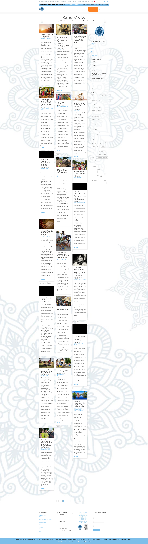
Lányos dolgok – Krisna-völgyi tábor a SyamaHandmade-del (99, 74)
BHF (104, 101)
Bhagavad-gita (43, 283)
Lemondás (103, 146)
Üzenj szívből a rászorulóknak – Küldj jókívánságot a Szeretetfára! (63, 255)
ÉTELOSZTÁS (57, 1)
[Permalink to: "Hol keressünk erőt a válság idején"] (46, 28)
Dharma (94, 110)
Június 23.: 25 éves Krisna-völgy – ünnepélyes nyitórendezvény (79, 404)
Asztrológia (97, 95)
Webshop (40, 524)
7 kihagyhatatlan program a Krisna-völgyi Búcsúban (63, 170)
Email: (94, 523)
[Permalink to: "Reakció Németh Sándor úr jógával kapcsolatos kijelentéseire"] (79, 96)
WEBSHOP (79, 1)
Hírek (42, 38)
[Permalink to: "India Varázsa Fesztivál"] (63, 97)
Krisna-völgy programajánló (79, 409)
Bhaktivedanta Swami (96, 100)
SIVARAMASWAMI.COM (85, 1)
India (58, 154)
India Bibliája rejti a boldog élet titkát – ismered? (47, 232)
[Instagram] (108, 1)
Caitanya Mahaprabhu (97, 107)
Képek (105, 142)
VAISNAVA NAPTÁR (62, 533)
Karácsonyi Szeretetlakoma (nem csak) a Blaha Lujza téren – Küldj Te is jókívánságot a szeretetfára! (79, 272)
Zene (105, 180)
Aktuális (59, 106)
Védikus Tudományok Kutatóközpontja (45, 519)
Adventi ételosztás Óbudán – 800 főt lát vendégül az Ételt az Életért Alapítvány (80, 39)
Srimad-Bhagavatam (97, 163)
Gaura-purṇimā (103, 113)
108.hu (40, 520)
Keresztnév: (95, 519)
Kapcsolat (40, 531)
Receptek (92, 47)
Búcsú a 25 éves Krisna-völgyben (62, 371)
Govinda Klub (95, 116)
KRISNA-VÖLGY (46, 1)
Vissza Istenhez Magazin (99, 176)
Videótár (42, 109)
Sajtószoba (41, 527)
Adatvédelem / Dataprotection (84, 541)
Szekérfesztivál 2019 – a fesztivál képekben (79, 173)
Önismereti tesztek (62, 521)
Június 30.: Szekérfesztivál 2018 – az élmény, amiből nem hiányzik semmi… (46, 443)
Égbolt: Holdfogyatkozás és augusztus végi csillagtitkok (97, 68)
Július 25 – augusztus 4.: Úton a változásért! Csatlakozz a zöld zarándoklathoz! (81, 195)
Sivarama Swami (96, 160)
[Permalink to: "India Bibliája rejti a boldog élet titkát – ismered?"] (46, 224)
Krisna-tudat (76, 321)
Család (60, 519)
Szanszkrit (94, 166)
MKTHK (94, 152)
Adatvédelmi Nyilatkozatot (103, 527)
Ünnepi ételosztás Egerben (46, 298)
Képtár (78, 177)
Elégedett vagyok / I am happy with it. (66, 541)
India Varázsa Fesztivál (61, 103)
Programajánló (60, 176)
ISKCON (94, 129)
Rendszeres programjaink (101, 157)
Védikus (94, 180)
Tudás (99, 169)
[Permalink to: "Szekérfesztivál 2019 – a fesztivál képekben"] (79, 165)
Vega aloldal (61, 516)
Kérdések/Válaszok (94, 55)
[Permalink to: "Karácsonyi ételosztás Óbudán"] (63, 301)
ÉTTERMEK (69, 1)
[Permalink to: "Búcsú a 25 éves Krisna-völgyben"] (63, 363)
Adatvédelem (41, 526)
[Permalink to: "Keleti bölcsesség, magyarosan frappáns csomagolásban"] (79, 329)
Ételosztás (43, 108)
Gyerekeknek (93, 52)
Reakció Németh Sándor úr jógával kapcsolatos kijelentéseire (79, 105)
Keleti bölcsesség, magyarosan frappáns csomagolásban (80, 339)
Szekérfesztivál (43, 494)
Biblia (49, 283)
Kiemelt (45, 38)
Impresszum (41, 528)
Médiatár (92, 48)
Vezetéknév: (95, 515)
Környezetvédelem (95, 146)
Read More (43, 83)
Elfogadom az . (101, 527)
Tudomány (94, 169)
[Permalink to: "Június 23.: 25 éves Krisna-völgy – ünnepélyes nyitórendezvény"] (79, 395)
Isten (46, 492)
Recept (93, 157)
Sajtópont (49, 38)
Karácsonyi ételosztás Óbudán (63, 308)
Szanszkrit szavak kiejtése (63, 528)
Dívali (99, 110)
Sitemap (40, 530)
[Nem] (146, 541)
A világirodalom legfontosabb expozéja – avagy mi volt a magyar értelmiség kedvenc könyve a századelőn (63, 42)
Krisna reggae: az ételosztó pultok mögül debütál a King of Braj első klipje (46, 103)
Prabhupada (102, 151)
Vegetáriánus (101, 172)
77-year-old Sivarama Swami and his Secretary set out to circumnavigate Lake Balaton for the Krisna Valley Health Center (99, 85)
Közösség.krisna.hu (42, 522)
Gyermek (104, 116)
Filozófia (92, 50)
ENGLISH (92, 1)
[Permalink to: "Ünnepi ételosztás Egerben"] (46, 291)
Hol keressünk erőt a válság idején (47, 35)
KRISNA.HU (41, 1)
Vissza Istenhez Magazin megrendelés (65, 530)
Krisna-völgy (63, 374)
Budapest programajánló (45, 448)
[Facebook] (104, 1)
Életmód (92, 44)
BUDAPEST (52, 1)
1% (65, 1)
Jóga (50, 492)
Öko (78, 202)
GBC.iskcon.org (42, 516)
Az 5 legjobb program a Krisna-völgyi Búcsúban (46, 371)
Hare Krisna (96, 119)
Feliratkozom (97, 529)
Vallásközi (60, 526)
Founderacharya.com (42, 515)
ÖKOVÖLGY (74, 1)
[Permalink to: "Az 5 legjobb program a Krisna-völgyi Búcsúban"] (46, 363)
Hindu (104, 119)
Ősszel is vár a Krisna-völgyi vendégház (97, 79)
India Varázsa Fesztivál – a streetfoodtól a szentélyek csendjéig (45, 163)
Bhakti (105, 97)
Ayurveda (104, 95)
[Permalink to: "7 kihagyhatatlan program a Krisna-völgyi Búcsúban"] (63, 162)
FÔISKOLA (62, 1)
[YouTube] (106, 1)
